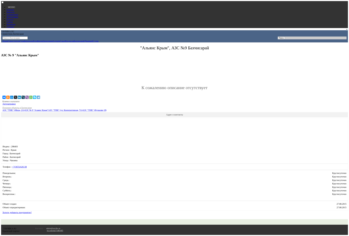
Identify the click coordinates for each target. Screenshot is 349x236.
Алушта (56, 41)
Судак (96, 41)
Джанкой (89, 41)
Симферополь (26, 41)
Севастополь (14, 41)
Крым (5, 41)
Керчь (40, 41)
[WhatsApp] (30, 97)
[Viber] (27, 97)
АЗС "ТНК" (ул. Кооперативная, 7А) (65, 110)
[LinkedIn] (19, 97)
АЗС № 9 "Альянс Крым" (36, 110)
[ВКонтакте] (4, 97)
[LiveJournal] (23, 97)
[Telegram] (38, 97)
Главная (10, 9)
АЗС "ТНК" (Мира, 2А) (13, 110)
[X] (15, 97)
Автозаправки (9, 104)
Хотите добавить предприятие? (17, 212)
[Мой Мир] (11, 97)
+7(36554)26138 (19, 167)
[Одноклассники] (8, 97)
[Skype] (34, 97)
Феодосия (69, 41)
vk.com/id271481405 (55, 231)
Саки (62, 41)
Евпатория (48, 41)
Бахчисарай (79, 41)
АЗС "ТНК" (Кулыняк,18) (94, 110)
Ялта (35, 41)
